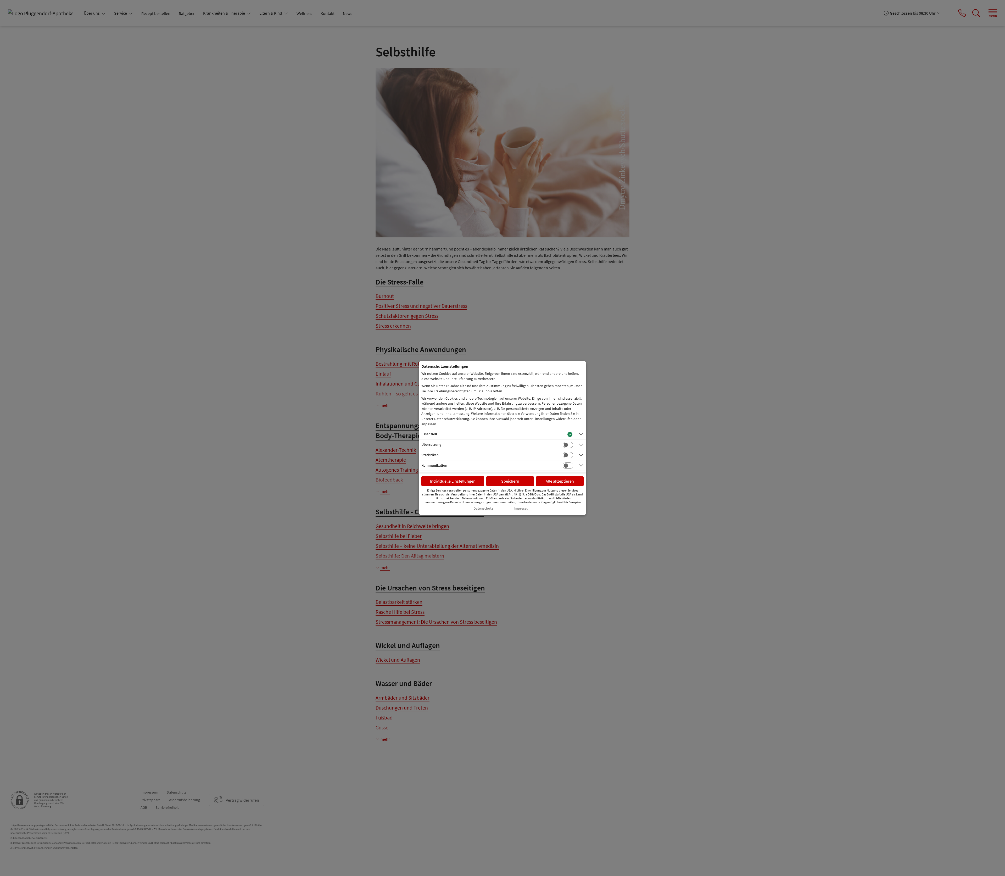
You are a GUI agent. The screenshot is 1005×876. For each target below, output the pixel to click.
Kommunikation (434, 465)
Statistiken (430, 455)
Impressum (523, 508)
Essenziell (429, 434)
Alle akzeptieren (560, 481)
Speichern (510, 481)
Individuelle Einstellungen (453, 481)
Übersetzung (431, 444)
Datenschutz (483, 508)
